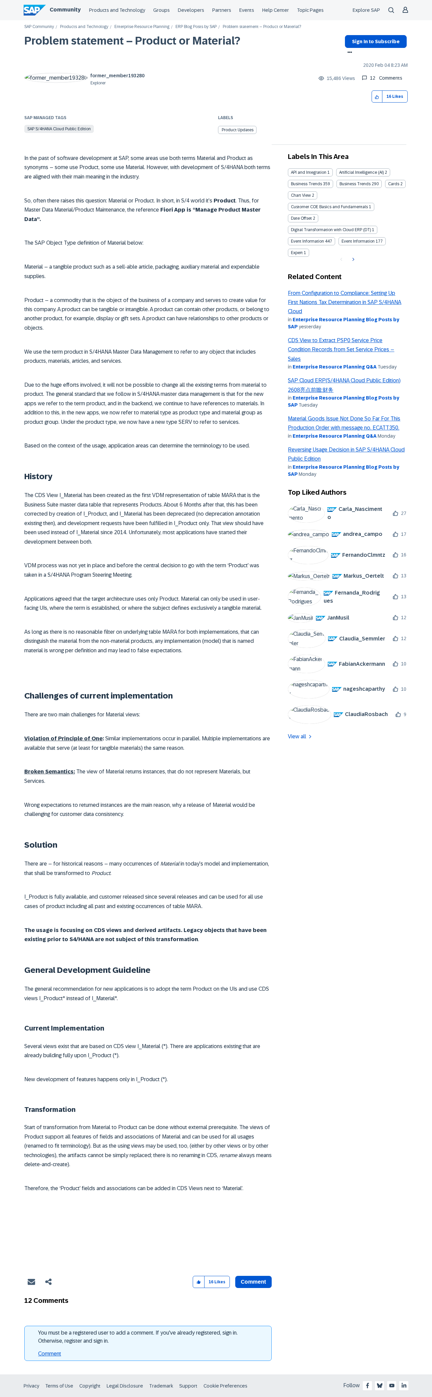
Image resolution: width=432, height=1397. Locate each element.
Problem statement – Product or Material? (132, 41)
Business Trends (306, 184)
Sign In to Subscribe (376, 41)
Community (65, 9)
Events (246, 10)
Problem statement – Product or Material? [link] (262, 27)
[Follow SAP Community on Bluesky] (379, 1385)
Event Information (307, 241)
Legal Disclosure (125, 1386)
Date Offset (301, 218)
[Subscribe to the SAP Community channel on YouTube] (392, 1385)
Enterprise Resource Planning (141, 27)
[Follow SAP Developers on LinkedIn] (404, 1385)
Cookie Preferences (225, 1386)
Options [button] (348, 53)
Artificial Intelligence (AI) (361, 172)
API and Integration (308, 172)
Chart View (301, 195)
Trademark (161, 1386)
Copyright (90, 1386)
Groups (161, 10)
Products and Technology (117, 10)
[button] (377, 97)
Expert (297, 252)
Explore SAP (366, 10)
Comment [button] (253, 1282)
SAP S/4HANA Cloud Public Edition (59, 129)
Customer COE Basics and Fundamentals (329, 206)
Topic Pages (310, 10)
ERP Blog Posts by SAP (196, 27)
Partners (221, 10)
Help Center (275, 10)
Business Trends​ (355, 184)
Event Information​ (358, 241)
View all (297, 736)
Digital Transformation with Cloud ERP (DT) (331, 229)
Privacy (31, 1386)
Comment (49, 1354)
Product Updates (237, 130)
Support (188, 1386)
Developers (191, 10)
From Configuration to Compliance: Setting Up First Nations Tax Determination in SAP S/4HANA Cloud (344, 302)
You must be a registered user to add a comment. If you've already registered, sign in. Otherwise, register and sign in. (138, 1337)
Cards (393, 184)
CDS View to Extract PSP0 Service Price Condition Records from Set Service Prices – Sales (341, 349)
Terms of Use (59, 1386)
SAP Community (39, 27)
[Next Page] (352, 259)
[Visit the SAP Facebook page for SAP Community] (367, 1385)
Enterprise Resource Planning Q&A (335, 366)
